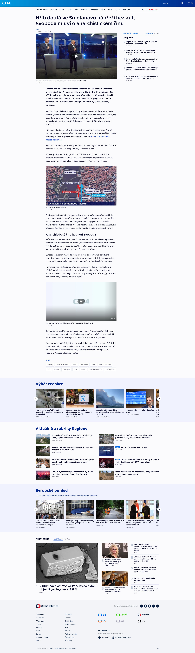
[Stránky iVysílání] (144, 615)
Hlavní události (42, 9)
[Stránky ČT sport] (121, 615)
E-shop (38, 634)
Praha (74, 365)
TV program (40, 614)
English (51, 648)
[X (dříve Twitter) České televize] (153, 606)
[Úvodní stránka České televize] (47, 606)
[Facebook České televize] (145, 606)
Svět (76, 9)
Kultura (117, 9)
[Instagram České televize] (141, 606)
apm (37, 29)
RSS (158, 648)
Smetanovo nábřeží (96, 369)
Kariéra (67, 631)
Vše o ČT (39, 640)
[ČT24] (6, 3)
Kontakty (68, 640)
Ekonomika (94, 9)
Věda (110, 9)
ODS (49, 369)
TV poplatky (40, 621)
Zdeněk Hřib (84, 365)
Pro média (68, 614)
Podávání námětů (71, 634)
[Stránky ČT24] (102, 615)
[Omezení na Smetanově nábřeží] (81, 185)
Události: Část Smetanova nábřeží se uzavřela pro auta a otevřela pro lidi (68, 323)
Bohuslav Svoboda (105, 365)
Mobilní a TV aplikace (43, 637)
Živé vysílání (40, 618)
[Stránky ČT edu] (141, 621)
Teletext (39, 624)
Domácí (69, 9)
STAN (75, 369)
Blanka (83, 369)
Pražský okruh (110, 369)
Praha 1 (56, 369)
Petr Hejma (66, 369)
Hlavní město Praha (62, 365)
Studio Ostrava (70, 624)
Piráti (93, 365)
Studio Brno (69, 621)
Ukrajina (54, 9)
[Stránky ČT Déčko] (102, 621)
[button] (76, 56)
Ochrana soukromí (61, 648)
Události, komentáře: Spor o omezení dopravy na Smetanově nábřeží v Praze (60, 81)
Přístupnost (72, 648)
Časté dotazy (69, 637)
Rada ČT (68, 627)
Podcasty (126, 9)
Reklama (68, 618)
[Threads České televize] (157, 606)
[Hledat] (182, 3)
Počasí (103, 9)
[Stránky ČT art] (120, 621)
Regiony (84, 9)
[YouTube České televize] (149, 606)
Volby (62, 9)
